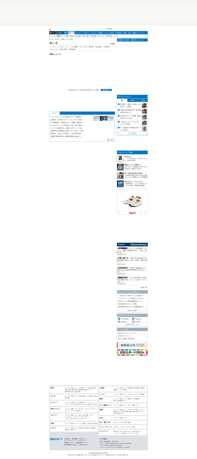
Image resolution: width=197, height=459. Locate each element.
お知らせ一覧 (131, 310)
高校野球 (67, 391)
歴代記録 (93, 36)
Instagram (123, 321)
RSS (113, 43)
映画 (137, 411)
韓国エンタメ (117, 411)
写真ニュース (74, 388)
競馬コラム (131, 399)
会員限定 (59, 33)
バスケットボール (70, 419)
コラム (116, 36)
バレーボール (68, 417)
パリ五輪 (88, 423)
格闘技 (142, 394)
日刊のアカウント (131, 324)
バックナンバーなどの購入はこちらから (131, 298)
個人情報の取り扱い (70, 444)
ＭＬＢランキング (124, 96)
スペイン (67, 410)
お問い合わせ (83, 444)
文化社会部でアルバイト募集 (127, 304)
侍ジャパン (101, 36)
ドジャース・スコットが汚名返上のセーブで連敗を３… (66, 117)
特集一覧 (116, 431)
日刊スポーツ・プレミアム (133, 181)
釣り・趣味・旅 (105, 422)
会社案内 (67, 439)
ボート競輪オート (105, 405)
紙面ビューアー (138, 33)
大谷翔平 (106, 47)
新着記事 (121, 244)
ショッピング (117, 433)
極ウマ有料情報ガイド (120, 400)
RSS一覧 (137, 431)
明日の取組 (137, 388)
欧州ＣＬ (79, 410)
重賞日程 (137, 399)
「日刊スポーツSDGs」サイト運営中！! (131, 295)
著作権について (69, 442)
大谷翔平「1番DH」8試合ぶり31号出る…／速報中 (130, 105)
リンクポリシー (81, 440)
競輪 (133, 405)
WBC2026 (109, 36)
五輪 (52, 423)
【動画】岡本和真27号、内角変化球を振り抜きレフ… (66, 136)
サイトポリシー (69, 440)
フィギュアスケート (84, 417)
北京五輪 (94, 423)
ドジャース (53, 49)
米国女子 (67, 430)
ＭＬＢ (71, 33)
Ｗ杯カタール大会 (81, 404)
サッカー (78, 33)
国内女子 (87, 428)
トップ (52, 47)
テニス (91, 415)
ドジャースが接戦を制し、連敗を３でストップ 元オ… (66, 128)
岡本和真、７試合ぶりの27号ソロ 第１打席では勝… (66, 133)
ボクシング (137, 394)
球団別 (85, 390)
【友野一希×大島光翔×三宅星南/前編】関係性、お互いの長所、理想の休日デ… (132, 260)
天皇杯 (89, 404)
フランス (73, 410)
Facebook (138, 319)
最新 (122, 100)
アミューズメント (105, 427)
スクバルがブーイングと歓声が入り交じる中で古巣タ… (66, 125)
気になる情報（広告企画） (126, 338)
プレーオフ (83, 47)
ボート (130, 405)
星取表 (142, 388)
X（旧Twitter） (125, 319)
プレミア (93, 409)
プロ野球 (81, 388)
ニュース (53, 36)
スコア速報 (64, 36)
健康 (129, 422)
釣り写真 (124, 422)
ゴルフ (93, 33)
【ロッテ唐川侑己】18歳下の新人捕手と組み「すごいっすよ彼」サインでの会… (132, 279)
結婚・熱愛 (125, 411)
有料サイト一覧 (138, 40)
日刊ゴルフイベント (124, 336)
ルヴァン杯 (72, 404)
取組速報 (130, 388)
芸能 (124, 33)
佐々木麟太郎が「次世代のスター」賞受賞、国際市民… (66, 122)
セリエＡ (81, 409)
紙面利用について (82, 442)
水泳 (83, 415)
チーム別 (94, 404)
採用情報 (75, 439)
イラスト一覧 (130, 431)
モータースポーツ (80, 419)
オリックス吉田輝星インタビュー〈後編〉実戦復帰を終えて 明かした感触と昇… (132, 250)
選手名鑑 (80, 390)
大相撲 (100, 33)
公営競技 (118, 33)
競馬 (112, 33)
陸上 (80, 415)
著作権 (108, 455)
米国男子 (93, 428)
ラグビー (75, 417)
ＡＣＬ (67, 404)
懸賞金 (115, 390)
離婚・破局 (132, 411)
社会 (129, 33)
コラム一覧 (123, 431)
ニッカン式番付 (122, 390)
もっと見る (131, 133)
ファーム (90, 390)
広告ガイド (83, 439)
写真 (58, 36)
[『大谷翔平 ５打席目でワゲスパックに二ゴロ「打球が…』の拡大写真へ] (103, 126)
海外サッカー (55, 409)
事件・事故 (117, 413)
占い (122, 413)
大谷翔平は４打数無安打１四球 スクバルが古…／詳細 (66, 131)
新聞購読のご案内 (123, 40)
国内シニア (74, 430)
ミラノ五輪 (82, 423)
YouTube (137, 321)
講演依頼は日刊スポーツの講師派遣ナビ (131, 307)
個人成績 (78, 36)
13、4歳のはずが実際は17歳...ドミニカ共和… (130, 129)
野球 (66, 33)
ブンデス (87, 409)
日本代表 (81, 402)
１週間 (142, 100)
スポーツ (86, 33)
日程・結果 (68, 390)
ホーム (52, 32)
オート (138, 405)
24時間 (132, 100)
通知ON (107, 90)
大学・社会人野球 (76, 391)
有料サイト (125, 433)
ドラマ (141, 411)
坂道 (136, 409)
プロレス (130, 394)
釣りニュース (117, 422)
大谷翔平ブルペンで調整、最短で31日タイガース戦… (131, 117)
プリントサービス (134, 433)
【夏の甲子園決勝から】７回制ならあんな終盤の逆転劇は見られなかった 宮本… (133, 270)
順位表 (72, 36)
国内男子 (81, 428)
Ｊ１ (86, 402)
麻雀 (133, 427)
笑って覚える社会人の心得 (133, 173)
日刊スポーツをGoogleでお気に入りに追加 (85, 90)
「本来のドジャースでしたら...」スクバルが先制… (130, 123)
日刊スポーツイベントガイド (127, 333)
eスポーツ (116, 427)
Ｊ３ (93, 402)
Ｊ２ (89, 402)
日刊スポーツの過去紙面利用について (130, 301)
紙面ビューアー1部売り (132, 165)
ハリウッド (141, 409)
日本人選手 (85, 36)
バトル (106, 33)
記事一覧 (110, 140)
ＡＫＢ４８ (131, 409)
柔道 (87, 415)
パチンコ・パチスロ (125, 427)
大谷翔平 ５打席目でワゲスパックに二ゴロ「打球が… (66, 120)
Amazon (127, 156)
